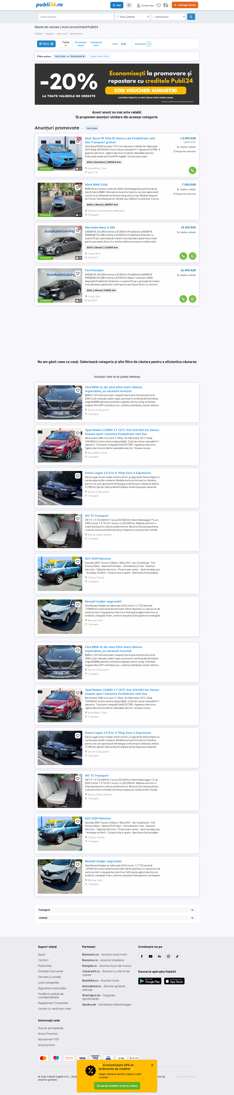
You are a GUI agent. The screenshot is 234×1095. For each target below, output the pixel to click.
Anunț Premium (48, 1033)
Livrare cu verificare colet (54, 1008)
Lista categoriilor (49, 982)
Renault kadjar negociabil (103, 601)
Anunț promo (46, 1045)
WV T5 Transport (97, 515)
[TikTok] (177, 956)
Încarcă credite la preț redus (117, 1085)
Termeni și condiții (49, 977)
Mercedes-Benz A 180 (100, 227)
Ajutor (42, 954)
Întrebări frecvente (50, 971)
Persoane (81, 44)
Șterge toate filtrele (99, 56)
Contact (43, 960)
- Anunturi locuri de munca (106, 965)
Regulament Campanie (53, 1003)
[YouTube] (150, 956)
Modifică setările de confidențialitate (51, 995)
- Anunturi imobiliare (103, 960)
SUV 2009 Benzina (98, 558)
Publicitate (45, 965)
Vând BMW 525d (96, 184)
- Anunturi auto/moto (104, 954)
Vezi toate (92, 128)
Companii (96, 44)
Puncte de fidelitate (50, 1028)
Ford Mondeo (94, 270)
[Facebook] (141, 956)
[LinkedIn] (159, 956)
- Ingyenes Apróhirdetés (98, 997)
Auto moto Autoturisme (68, 56)
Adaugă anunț (186, 5)
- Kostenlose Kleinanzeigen (107, 1004)
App (118, 5)
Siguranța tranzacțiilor (52, 988)
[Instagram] (168, 956)
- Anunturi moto (100, 980)
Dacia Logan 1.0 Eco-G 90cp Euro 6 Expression (118, 473)
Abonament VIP (48, 1039)
